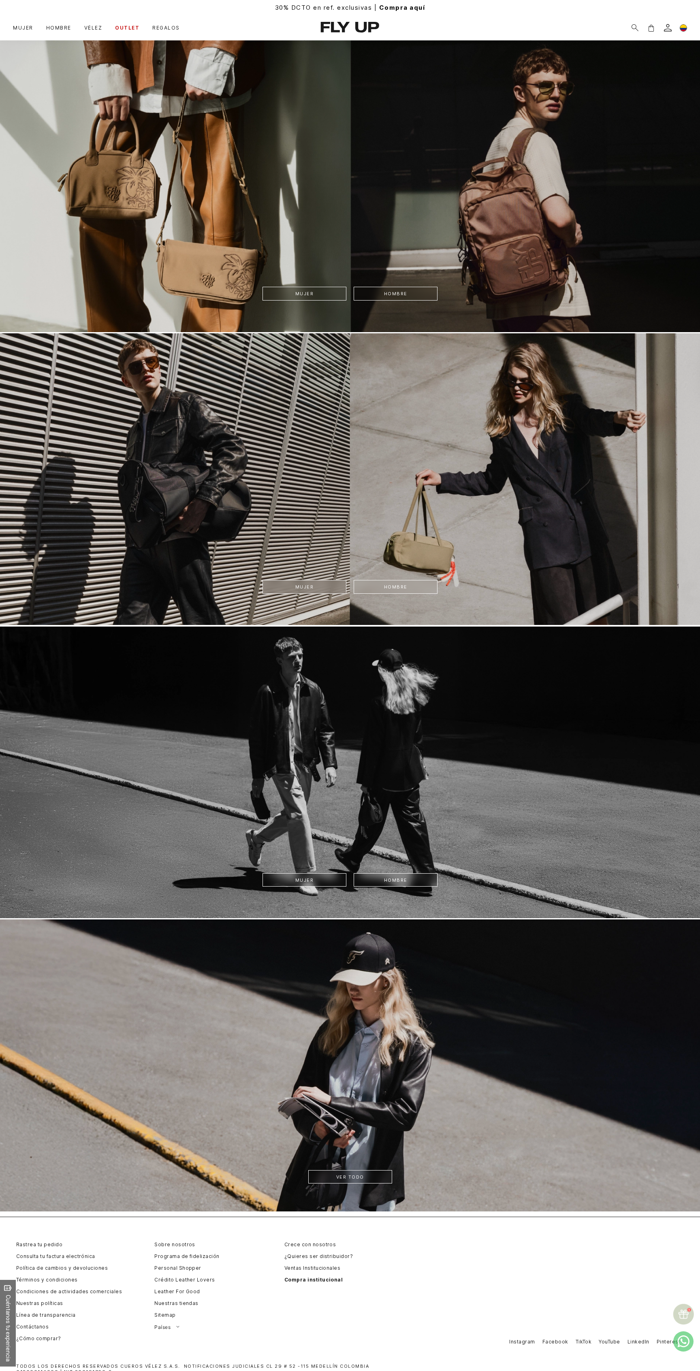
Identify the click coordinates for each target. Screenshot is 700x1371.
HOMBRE (396, 293)
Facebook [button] (555, 1342)
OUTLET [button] (127, 28)
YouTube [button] (609, 1342)
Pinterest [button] (668, 1342)
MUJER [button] (23, 28)
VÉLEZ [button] (93, 28)
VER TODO (350, 1177)
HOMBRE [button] (58, 28)
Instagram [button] (522, 1342)
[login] (668, 28)
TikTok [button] (584, 1342)
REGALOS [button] (166, 28)
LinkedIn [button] (638, 1342)
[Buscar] (635, 27)
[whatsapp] (683, 1341)
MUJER (304, 293)
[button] (650, 27)
